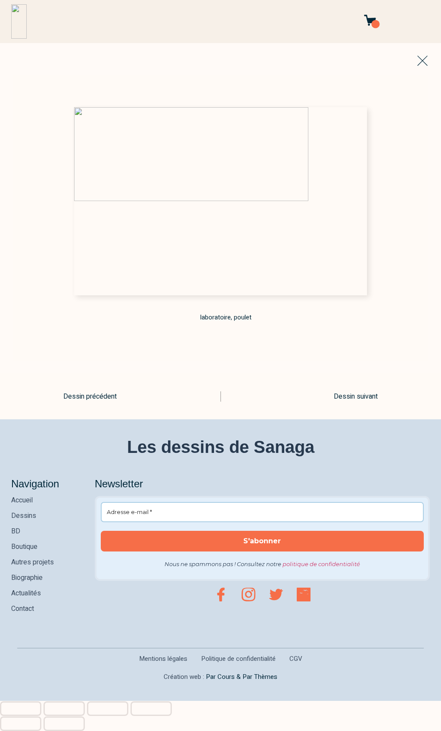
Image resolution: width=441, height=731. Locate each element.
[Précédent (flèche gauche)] (20, 723)
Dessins (23, 515)
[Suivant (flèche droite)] (64, 723)
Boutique (24, 546)
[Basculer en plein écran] (64, 708)
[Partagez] (107, 708)
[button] (427, 21)
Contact (22, 608)
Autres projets (32, 562)
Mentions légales (163, 658)
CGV (295, 658)
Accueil (22, 500)
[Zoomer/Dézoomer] (20, 708)
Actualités (26, 593)
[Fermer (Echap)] (151, 708)
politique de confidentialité (321, 564)
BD (15, 531)
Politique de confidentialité (238, 658)
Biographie (27, 577)
